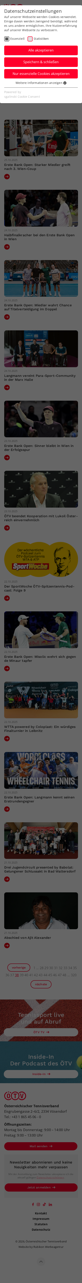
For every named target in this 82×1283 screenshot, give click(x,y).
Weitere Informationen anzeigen (39, 83)
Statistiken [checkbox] (41, 39)
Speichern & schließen (41, 62)
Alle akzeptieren (41, 50)
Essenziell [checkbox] (17, 39)
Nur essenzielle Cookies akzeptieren (41, 73)
